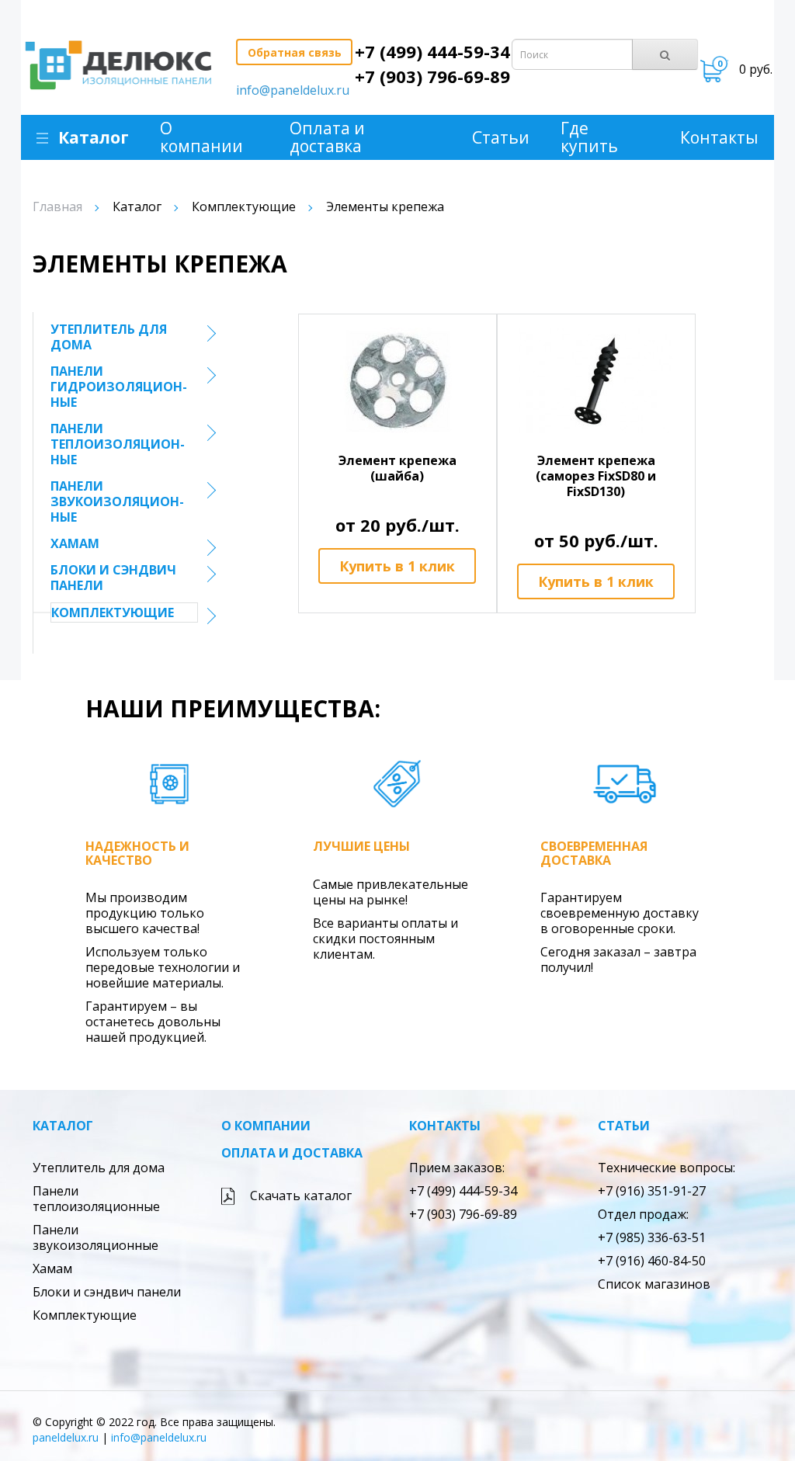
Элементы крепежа (385, 206)
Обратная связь (295, 52)
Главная (57, 206)
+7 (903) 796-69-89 (432, 76)
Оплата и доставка (327, 137)
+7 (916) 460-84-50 (652, 1260)
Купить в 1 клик (397, 566)
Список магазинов (654, 1284)
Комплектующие (244, 206)
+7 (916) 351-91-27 (652, 1190)
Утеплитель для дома (108, 337)
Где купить (589, 137)
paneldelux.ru (66, 1437)
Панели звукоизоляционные (117, 501)
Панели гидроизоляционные (118, 387)
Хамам (74, 543)
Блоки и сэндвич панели (113, 577)
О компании (201, 137)
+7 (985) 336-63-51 (652, 1237)
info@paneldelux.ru (292, 90)
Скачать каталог (301, 1195)
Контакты (719, 138)
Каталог (93, 138)
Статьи (500, 138)
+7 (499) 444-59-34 (432, 51)
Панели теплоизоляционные (117, 444)
